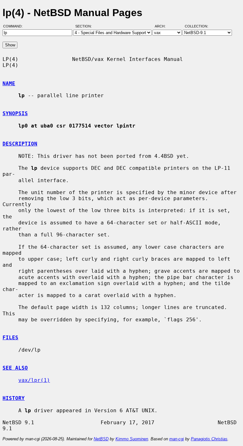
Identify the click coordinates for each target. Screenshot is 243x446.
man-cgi (176, 439)
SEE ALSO (15, 368)
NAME (9, 83)
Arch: (163, 26)
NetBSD (101, 439)
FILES (10, 338)
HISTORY (14, 398)
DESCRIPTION (20, 144)
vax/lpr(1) (34, 380)
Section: (85, 26)
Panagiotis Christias (209, 439)
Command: (14, 26)
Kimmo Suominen (131, 439)
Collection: (196, 26)
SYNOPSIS (15, 113)
